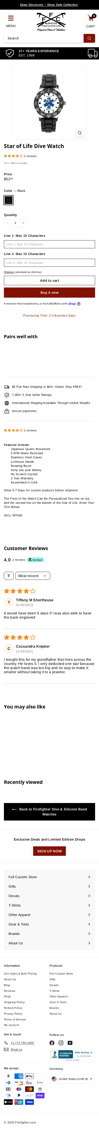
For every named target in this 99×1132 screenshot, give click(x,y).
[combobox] (49, 38)
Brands (54, 1008)
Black (8, 200)
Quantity (10, 215)
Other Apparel (59, 996)
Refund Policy (13, 1008)
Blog (7, 985)
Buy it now (49, 292)
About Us (10, 979)
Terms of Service (15, 1019)
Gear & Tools (58, 1002)
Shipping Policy (14, 1002)
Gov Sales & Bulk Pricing (20, 973)
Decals (54, 985)
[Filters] (9, 576)
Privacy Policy (13, 1013)
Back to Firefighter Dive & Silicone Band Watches (52, 811)
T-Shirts (55, 991)
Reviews (9, 991)
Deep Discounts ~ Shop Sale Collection (49, 4)
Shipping (9, 272)
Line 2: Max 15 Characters (24, 254)
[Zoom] (80, 133)
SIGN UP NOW (49, 851)
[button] (14, 156)
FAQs (7, 996)
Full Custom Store (61, 973)
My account (11, 1025)
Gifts (52, 979)
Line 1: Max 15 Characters (24, 235)
